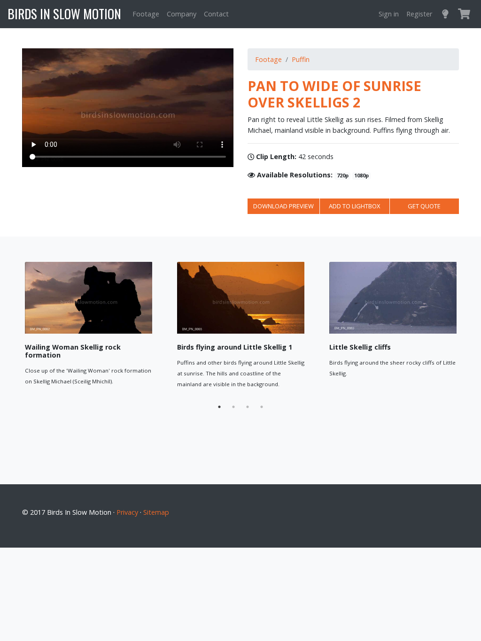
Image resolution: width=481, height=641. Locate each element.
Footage (145, 13)
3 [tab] (247, 407)
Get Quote (424, 206)
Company (181, 13)
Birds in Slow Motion (64, 13)
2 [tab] (233, 407)
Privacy (127, 512)
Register (419, 13)
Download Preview (283, 206)
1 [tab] (219, 407)
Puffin (301, 59)
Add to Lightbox (354, 206)
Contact (216, 13)
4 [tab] (261, 407)
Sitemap (156, 512)
